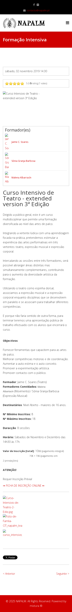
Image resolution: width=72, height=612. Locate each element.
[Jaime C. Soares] (7, 142)
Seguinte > (62, 573)
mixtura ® (36, 606)
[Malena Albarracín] (7, 178)
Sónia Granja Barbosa (23, 161)
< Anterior (9, 573)
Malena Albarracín (21, 177)
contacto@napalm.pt (38, 10)
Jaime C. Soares (20, 142)
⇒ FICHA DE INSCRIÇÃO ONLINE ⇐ (24, 485)
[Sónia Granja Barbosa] (7, 161)
